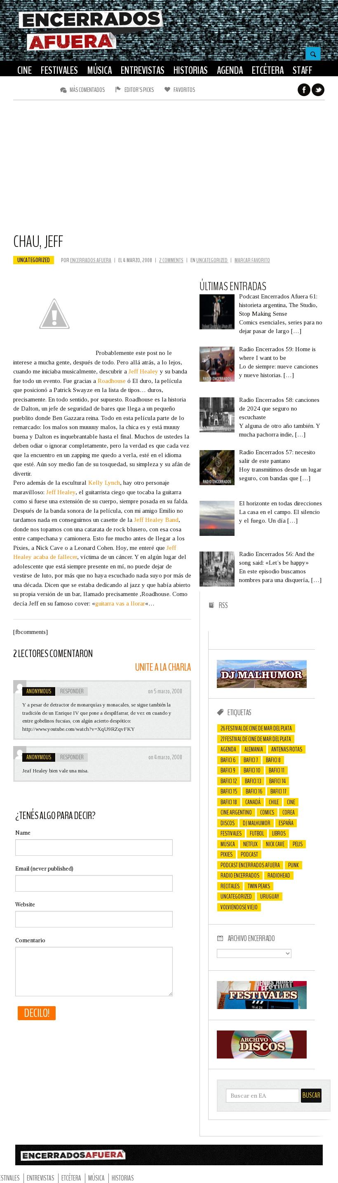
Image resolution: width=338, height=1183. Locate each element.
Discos (228, 823)
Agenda (228, 749)
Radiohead (279, 875)
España (286, 823)
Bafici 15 (229, 791)
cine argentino (236, 812)
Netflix (250, 844)
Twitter (318, 89)
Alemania (253, 749)
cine (291, 802)
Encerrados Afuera (90, 260)
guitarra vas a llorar (120, 603)
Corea (288, 812)
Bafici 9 (228, 770)
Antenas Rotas (286, 749)
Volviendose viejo (239, 907)
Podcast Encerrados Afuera (250, 865)
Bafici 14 (277, 781)
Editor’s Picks (139, 90)
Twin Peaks (259, 886)
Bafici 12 (229, 781)
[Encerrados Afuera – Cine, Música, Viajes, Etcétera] (91, 50)
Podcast (249, 854)
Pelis (298, 844)
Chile (274, 802)
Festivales (231, 833)
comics (267, 812)
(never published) (44, 868)
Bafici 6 (228, 760)
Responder (72, 691)
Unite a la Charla (163, 667)
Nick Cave (275, 844)
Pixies (226, 854)
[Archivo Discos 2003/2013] (262, 1056)
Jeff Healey (143, 371)
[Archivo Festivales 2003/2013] (262, 1007)
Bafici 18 (229, 802)
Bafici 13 (253, 781)
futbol (257, 833)
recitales (230, 886)
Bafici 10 (252, 770)
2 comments (171, 260)
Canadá (253, 802)
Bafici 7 (251, 760)
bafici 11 (276, 770)
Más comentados (87, 90)
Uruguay (269, 896)
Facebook (304, 89)
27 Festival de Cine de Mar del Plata (256, 739)
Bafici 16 (254, 791)
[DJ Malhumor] (262, 686)
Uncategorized (33, 260)
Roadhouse (112, 381)
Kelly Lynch (104, 482)
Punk (293, 865)
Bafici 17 (278, 791)
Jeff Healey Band (156, 519)
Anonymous (38, 691)
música (228, 844)
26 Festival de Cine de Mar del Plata (256, 728)
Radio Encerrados (240, 875)
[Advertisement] (169, 170)
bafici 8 (273, 760)
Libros (279, 833)
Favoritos (184, 90)
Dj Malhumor (256, 823)
